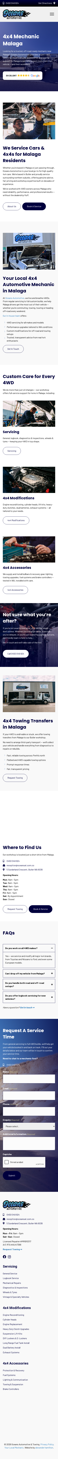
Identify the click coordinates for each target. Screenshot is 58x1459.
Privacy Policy (46, 1444)
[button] (11, 3)
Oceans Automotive (14, 298)
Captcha (7, 1154)
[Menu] (52, 14)
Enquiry (11, 1119)
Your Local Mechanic (14, 1447)
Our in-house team (11, 315)
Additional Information (19, 1134)
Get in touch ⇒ (27, 1007)
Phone (10, 1104)
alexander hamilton (44, 1447)
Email (10, 1088)
